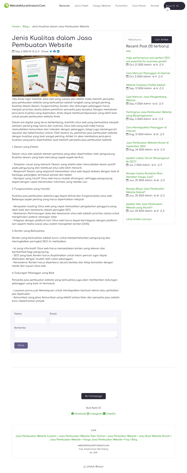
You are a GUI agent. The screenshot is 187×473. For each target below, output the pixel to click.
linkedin (110, 413)
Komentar (20, 328)
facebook (80, 413)
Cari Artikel (161, 39)
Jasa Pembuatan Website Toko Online (82, 436)
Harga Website (102, 6)
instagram (95, 413)
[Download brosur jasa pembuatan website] (167, 10)
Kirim (21, 345)
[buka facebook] (54, 51)
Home (15, 26)
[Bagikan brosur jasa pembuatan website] (177, 6)
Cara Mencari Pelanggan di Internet (148, 73)
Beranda (64, 6)
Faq (127, 439)
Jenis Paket (81, 6)
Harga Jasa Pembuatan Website (102, 439)
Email (53, 314)
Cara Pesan (139, 6)
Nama (18, 314)
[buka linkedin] (58, 51)
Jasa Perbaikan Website (121, 436)
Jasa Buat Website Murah (154, 436)
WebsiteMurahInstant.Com (27, 5)
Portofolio (121, 6)
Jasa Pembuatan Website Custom (35, 436)
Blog (25, 26)
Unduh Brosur (95, 466)
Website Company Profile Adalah (146, 85)
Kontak (155, 6)
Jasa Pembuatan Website (65, 439)
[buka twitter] (51, 51)
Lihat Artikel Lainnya (138, 219)
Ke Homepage (93, 396)
